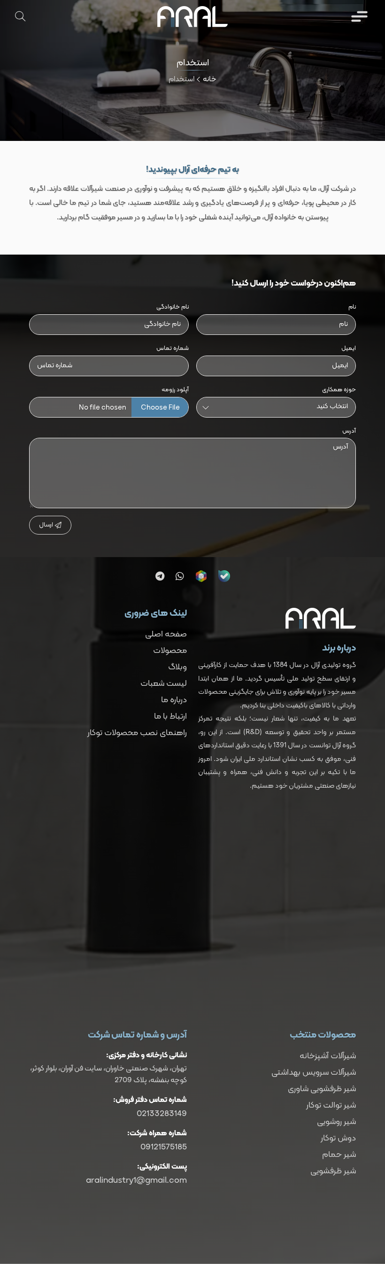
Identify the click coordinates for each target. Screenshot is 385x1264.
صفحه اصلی (166, 634)
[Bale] (224, 576)
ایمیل (348, 348)
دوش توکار (338, 1138)
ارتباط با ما (170, 716)
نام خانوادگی (172, 307)
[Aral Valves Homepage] (192, 16)
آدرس (349, 431)
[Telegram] (160, 576)
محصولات (170, 650)
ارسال (46, 525)
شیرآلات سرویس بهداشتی (313, 1072)
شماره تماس (172, 348)
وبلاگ (177, 667)
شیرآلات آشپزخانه (328, 1056)
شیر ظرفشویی (333, 1171)
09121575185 (163, 1147)
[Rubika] (201, 576)
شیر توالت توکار (331, 1105)
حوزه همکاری (339, 390)
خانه (209, 79)
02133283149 (162, 1114)
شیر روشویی (336, 1122)
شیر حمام (339, 1154)
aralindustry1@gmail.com (136, 1180)
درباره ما (174, 700)
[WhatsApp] (180, 576)
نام (352, 307)
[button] (358, 16)
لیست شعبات (163, 683)
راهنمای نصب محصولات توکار (137, 733)
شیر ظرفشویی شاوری (322, 1089)
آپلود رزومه (175, 390)
